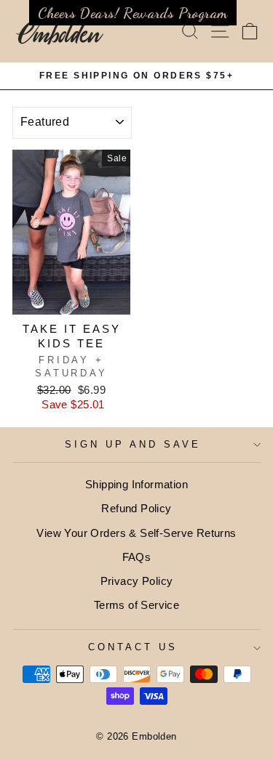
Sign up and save (133, 444)
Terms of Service (137, 605)
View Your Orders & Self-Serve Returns (136, 533)
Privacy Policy (136, 581)
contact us (133, 647)
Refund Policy (136, 508)
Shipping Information (136, 484)
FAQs (136, 557)
